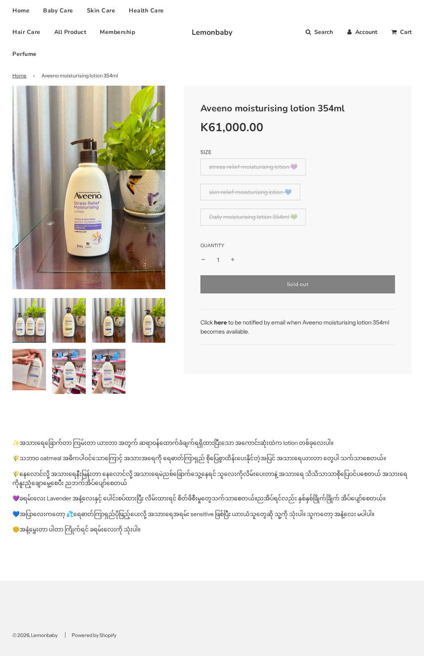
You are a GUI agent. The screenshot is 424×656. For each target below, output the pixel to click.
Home (20, 10)
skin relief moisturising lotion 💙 (250, 192)
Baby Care (58, 10)
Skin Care (101, 10)
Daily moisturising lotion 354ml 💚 (253, 217)
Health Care (146, 10)
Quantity (212, 245)
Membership (117, 32)
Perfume (24, 54)
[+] (233, 260)
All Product (70, 32)
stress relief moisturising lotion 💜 (253, 167)
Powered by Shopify (94, 635)
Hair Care (26, 32)
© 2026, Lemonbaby (35, 635)
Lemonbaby (212, 32)
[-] (203, 260)
